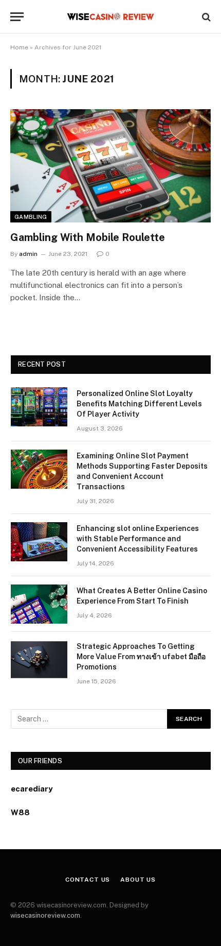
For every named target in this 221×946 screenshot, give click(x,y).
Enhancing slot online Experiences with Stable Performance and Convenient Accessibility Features (138, 538)
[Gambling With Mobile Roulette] (110, 165)
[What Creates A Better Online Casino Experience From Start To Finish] (39, 604)
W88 (20, 812)
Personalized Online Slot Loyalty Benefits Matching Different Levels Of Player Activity (139, 403)
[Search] (205, 16)
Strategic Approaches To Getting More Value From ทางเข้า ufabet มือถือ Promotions (141, 656)
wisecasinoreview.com (45, 915)
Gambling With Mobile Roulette (87, 237)
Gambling (30, 217)
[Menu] (17, 16)
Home (19, 47)
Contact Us (87, 879)
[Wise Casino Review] (110, 16)
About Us (138, 879)
